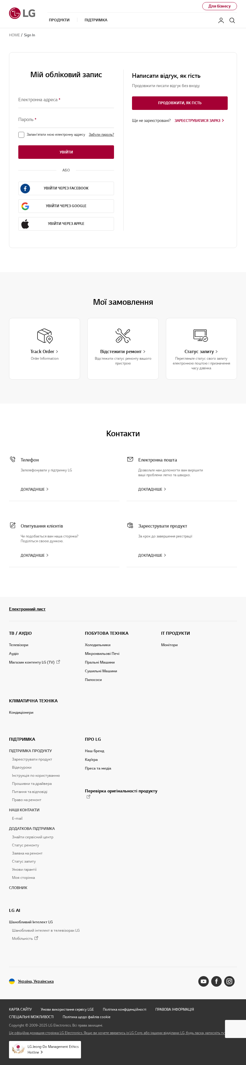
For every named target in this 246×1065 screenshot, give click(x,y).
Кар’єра (91, 759)
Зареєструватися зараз (197, 120)
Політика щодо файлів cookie (86, 1016)
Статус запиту (24, 861)
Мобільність (22, 938)
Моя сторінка (23, 877)
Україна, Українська (36, 981)
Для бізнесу (219, 6)
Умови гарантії (24, 869)
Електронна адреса (39, 99)
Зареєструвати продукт (32, 759)
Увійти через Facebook (66, 188)
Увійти (66, 152)
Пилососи (93, 679)
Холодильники (97, 645)
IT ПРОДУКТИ (175, 633)
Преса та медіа (98, 768)
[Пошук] (232, 20)
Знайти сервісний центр (32, 837)
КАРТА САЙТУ (20, 1009)
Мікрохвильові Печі (102, 653)
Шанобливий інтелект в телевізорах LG (46, 930)
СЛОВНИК (18, 888)
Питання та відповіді (29, 791)
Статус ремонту (25, 845)
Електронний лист (27, 609)
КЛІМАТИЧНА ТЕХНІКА (33, 701)
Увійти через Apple (66, 223)
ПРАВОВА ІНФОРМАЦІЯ (174, 1009)
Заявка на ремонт (27, 853)
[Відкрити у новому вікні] (203, 981)
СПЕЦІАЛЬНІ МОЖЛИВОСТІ (31, 1016)
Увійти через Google (66, 205)
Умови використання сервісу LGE (67, 1009)
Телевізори (18, 645)
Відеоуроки (22, 767)
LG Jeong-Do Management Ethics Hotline (53, 1049)
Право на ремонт (26, 800)
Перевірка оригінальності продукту (121, 791)
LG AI (14, 910)
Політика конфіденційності (124, 1009)
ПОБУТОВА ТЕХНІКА (106, 633)
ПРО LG (93, 739)
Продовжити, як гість (180, 102)
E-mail (17, 818)
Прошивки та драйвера (32, 783)
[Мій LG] (221, 20)
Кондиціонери (21, 712)
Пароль (27, 119)
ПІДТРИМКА (22, 739)
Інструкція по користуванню (36, 775)
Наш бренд (94, 751)
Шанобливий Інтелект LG (31, 922)
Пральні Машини (100, 662)
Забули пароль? (101, 134)
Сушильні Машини (101, 671)
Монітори (169, 645)
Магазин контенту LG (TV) (32, 662)
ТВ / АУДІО (20, 633)
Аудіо (14, 653)
